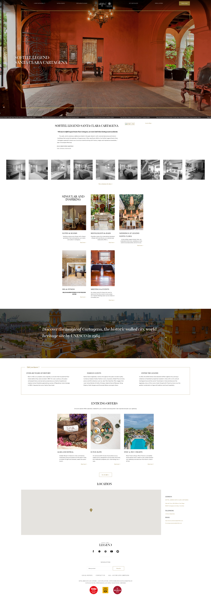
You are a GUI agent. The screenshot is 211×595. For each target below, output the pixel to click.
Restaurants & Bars (81, 3)
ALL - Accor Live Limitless (118, 575)
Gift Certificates (133, 3)
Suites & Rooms (61, 3)
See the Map (148, 123)
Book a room (184, 3)
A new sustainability (39, 3)
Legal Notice (87, 575)
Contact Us (100, 575)
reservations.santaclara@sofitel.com (174, 520)
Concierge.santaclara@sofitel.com (173, 523)
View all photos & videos (104, 184)
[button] (91, 510)
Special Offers (159, 3)
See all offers (105, 474)
